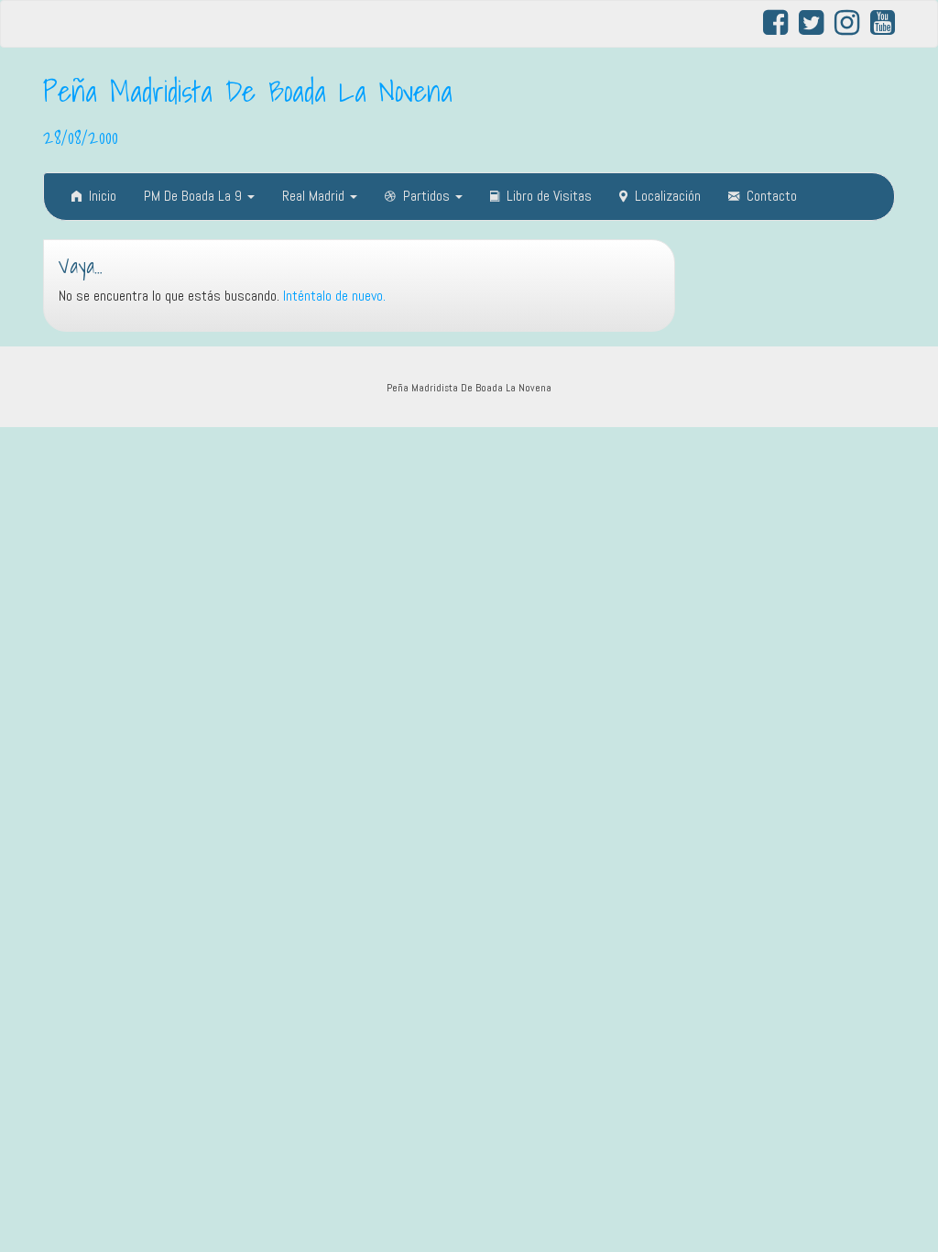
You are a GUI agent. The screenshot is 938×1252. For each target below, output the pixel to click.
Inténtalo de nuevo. (334, 295)
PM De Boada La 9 (194, 195)
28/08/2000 (80, 136)
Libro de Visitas (549, 195)
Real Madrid (315, 195)
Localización (668, 195)
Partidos (428, 195)
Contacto (772, 195)
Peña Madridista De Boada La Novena (248, 91)
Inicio (102, 195)
